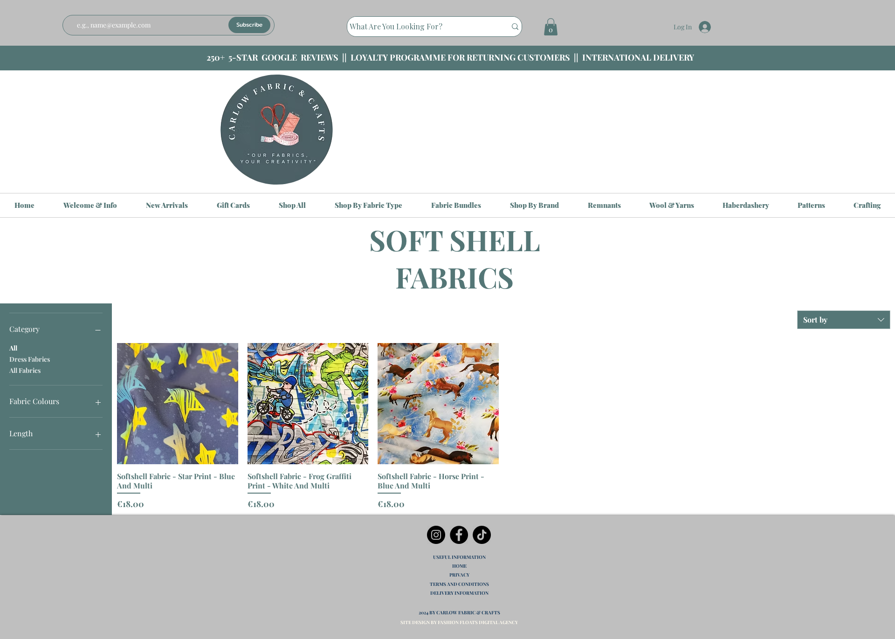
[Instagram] (436, 535)
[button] (551, 26)
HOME (459, 566)
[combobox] (843, 319)
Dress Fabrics (29, 359)
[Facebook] (459, 535)
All (13, 348)
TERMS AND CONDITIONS (459, 584)
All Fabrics (25, 370)
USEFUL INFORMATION (459, 557)
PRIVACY (459, 574)
